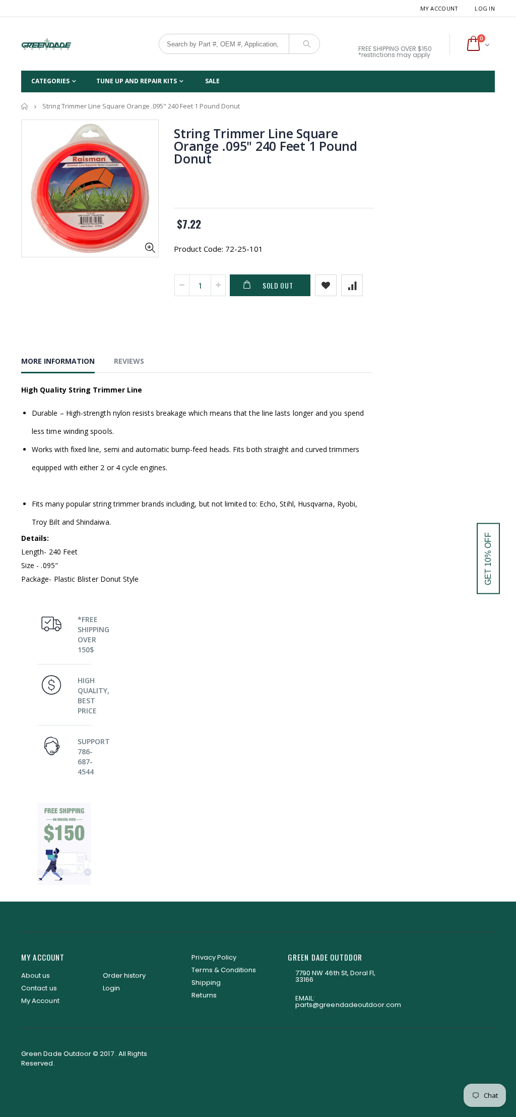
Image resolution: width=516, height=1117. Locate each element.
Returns (203, 995)
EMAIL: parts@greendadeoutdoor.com (348, 1001)
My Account (439, 8)
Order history (124, 975)
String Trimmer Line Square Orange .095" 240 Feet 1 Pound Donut (265, 146)
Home (25, 106)
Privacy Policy (213, 957)
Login (111, 988)
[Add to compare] (352, 285)
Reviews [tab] (129, 361)
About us (35, 975)
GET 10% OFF (488, 558)
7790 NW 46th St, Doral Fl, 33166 (335, 976)
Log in (485, 8)
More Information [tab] (58, 361)
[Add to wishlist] (326, 285)
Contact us (39, 988)
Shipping (206, 982)
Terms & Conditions (223, 970)
